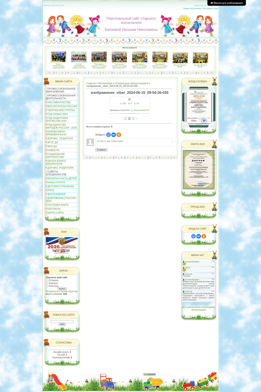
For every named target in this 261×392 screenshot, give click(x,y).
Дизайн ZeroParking (164, 375)
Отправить (101, 150)
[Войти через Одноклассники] (118, 134)
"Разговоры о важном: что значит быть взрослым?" (99, 66)
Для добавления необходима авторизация (198, 308)
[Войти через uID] (108, 134)
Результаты (52, 291)
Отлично (53, 280)
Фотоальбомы (196, 8)
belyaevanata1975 (141, 110)
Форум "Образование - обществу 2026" (59, 66)
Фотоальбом (105, 83)
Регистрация (208, 8)
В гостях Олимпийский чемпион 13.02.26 (79, 66)
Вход (216, 8)
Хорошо (53, 283)
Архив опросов (69, 291)
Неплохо (54, 286)
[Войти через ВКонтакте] (113, 134)
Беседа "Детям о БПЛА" (180, 66)
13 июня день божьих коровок (131, 83)
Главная (186, 8)
